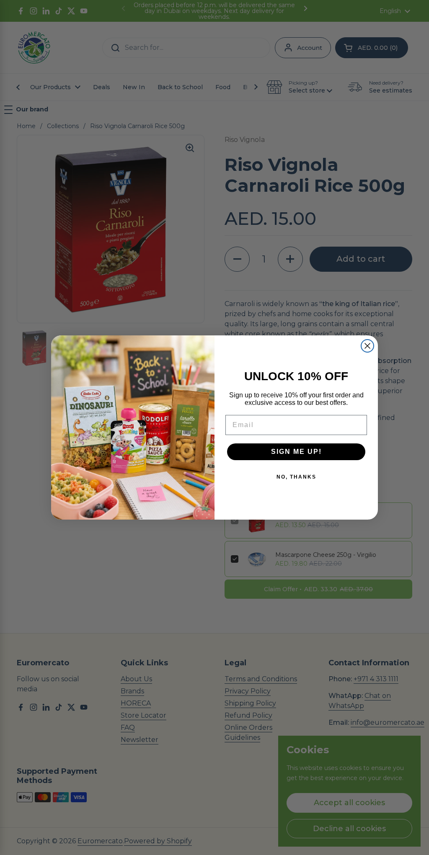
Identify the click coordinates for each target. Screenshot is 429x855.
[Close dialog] (367, 346)
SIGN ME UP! (296, 451)
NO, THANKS (296, 477)
